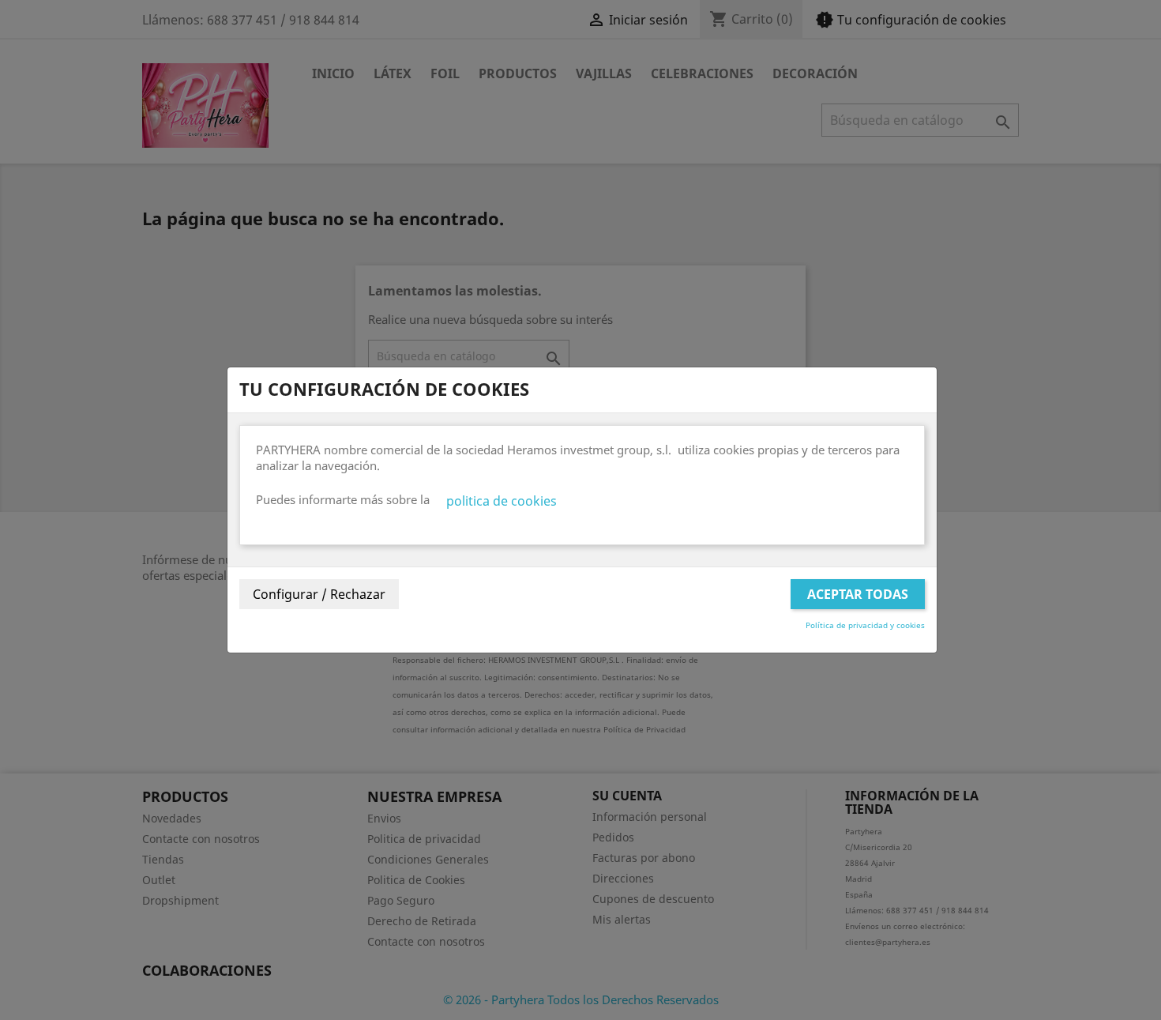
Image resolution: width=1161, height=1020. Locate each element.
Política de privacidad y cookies (865, 624)
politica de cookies (501, 501)
